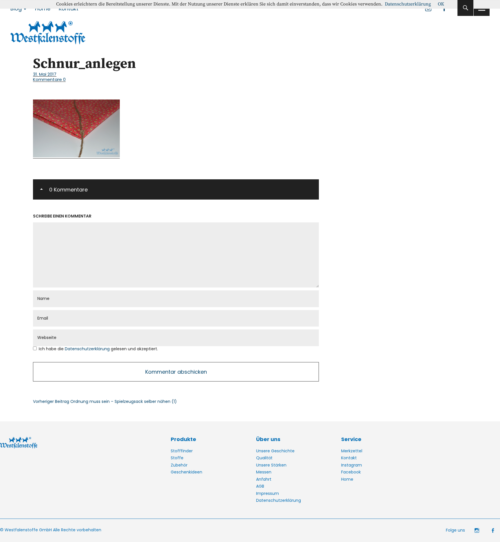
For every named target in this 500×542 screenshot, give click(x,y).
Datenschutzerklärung (88, 349)
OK (441, 4)
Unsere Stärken (271, 465)
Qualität (264, 458)
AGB (260, 486)
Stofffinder (182, 451)
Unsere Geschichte (275, 451)
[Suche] (465, 8)
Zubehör (179, 465)
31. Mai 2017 (44, 74)
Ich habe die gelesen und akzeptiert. (98, 349)
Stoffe (177, 458)
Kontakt (349, 458)
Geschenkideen (186, 472)
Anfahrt (263, 479)
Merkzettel (351, 451)
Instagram (351, 465)
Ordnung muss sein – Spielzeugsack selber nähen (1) (105, 401)
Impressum (267, 493)
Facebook (351, 472)
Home (347, 479)
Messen (263, 472)
